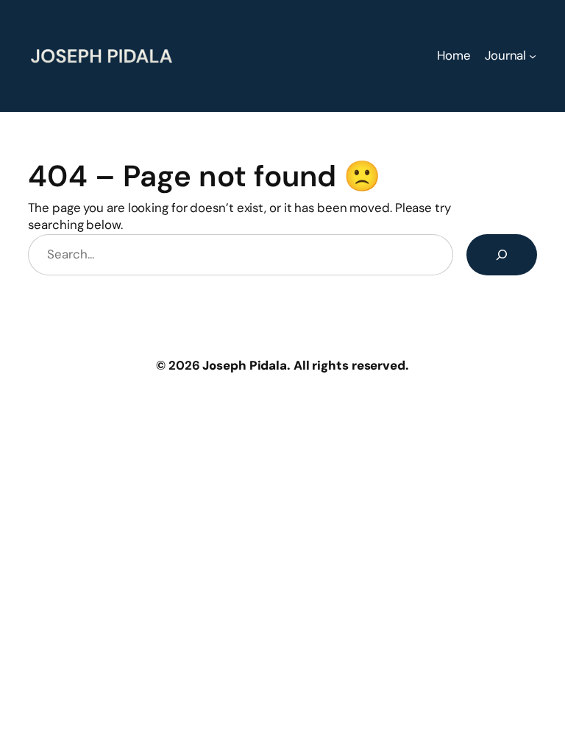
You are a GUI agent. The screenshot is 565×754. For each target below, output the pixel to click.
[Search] (501, 254)
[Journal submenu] (532, 56)
